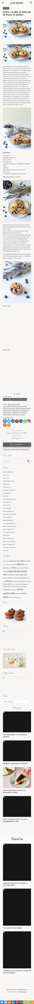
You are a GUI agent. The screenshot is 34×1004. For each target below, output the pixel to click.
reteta (8, 580)
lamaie (24, 571)
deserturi (26, 564)
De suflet (5, 493)
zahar (23, 414)
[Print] (5, 425)
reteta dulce (23, 412)
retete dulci (7, 584)
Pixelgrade (22, 992)
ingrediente (14, 571)
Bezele (5, 475)
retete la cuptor (7, 414)
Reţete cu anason (7, 538)
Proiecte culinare (7, 529)
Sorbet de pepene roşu (17, 438)
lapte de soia (15, 410)
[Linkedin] (13, 421)
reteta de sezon (15, 412)
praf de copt (25, 410)
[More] (9, 425)
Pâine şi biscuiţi (7, 520)
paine (13, 578)
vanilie (24, 593)
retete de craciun (26, 581)
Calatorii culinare (7, 481)
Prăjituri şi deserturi (19, 399)
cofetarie (28, 561)
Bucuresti (13, 561)
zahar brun (11, 597)
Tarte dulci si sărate (8, 547)
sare (17, 586)
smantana (14, 589)
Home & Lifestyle (7, 511)
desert (4, 408)
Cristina (6, 17)
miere (25, 575)
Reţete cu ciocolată (8, 541)
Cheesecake (6, 487)
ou (20, 410)
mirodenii (5, 578)
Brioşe (6, 399)
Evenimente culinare (8, 499)
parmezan (17, 578)
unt (20, 414)
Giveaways (5, 508)
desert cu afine (10, 408)
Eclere (4, 496)
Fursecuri (5, 505)
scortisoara (7, 589)
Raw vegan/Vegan (7, 532)
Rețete (6, 8)
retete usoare (15, 414)
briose (9, 404)
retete (20, 581)
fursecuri (21, 568)
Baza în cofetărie (7, 472)
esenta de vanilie (7, 410)
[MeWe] (21, 421)
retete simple (15, 584)
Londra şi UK (6, 517)
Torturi (5, 550)
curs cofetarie (13, 564)
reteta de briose (7, 412)
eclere (9, 568)
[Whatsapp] (25, 421)
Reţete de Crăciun (7, 544)
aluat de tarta (6, 561)
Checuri (5, 484)
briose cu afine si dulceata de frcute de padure (15, 406)
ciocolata (21, 561)
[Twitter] (9, 421)
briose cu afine (15, 404)
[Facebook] (5, 421)
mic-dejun (20, 575)
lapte (5, 574)
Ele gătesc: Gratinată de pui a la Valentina (17, 433)
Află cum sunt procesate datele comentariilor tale (15, 449)
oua (9, 577)
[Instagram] (29, 421)
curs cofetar (6, 564)
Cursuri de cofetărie (8, 490)
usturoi (17, 593)
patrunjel (23, 578)
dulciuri (5, 568)
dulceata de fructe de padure (22, 408)
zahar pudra (17, 597)
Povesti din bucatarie (8, 523)
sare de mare (22, 586)
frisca (17, 568)
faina (14, 567)
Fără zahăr (5, 502)
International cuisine (8, 514)
